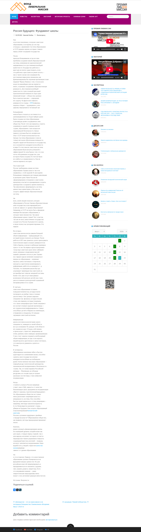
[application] (110, 41)
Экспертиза (35, 16)
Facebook (18, 530)
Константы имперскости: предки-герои (112, 212)
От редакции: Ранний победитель (74, 502)
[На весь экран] (125, 49)
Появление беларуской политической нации (114, 179)
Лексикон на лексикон (107, 129)
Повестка (23, 16)
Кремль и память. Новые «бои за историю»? (114, 201)
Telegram (39, 530)
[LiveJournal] (20, 490)
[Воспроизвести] (94, 49)
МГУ (31, 103)
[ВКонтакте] (14, 490)
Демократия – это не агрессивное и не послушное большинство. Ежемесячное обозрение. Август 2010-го (31, 504)
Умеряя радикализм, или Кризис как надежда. (114, 140)
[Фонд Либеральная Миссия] (29, 6)
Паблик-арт (93, 16)
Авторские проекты (62, 16)
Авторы (15, 22)
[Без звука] (122, 49)
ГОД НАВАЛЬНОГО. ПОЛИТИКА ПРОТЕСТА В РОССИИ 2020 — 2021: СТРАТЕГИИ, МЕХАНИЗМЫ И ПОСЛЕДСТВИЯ (114, 113)
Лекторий (47, 16)
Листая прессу (41, 35)
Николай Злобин (28, 35)
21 (115, 258)
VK (48, 530)
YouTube (29, 530)
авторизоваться (51, 520)
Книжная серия (79, 16)
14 (115, 252)
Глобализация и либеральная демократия (113, 151)
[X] (17, 490)
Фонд (14, 16)
